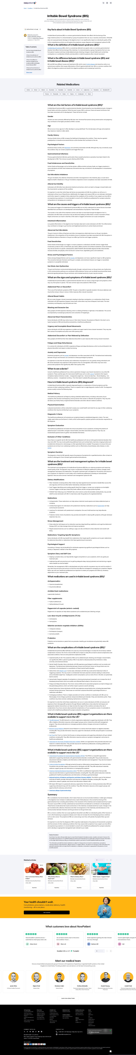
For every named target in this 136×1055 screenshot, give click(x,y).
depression (68, 147)
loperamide (101, 506)
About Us (90, 1011)
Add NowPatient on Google (32, 29)
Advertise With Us (91, 1019)
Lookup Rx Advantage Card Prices (29, 1018)
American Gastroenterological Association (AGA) (63, 771)
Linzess (77, 90)
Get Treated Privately (40, 1011)
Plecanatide (55, 94)
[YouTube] (38, 1031)
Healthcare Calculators (79, 1013)
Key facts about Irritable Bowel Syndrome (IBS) (33, 51)
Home (25, 8)
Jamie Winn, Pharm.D (38, 38)
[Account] (107, 2)
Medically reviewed (32, 35)
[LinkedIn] (41, 1031)
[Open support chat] (110, 1051)
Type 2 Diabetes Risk (53, 1020)
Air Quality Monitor (53, 1016)
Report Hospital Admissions (67, 1016)
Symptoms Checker (53, 1011)
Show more (29, 72)
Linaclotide (70, 90)
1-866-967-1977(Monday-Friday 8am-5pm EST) (70, 1031)
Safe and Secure (91, 1022)
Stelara (64, 94)
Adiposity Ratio (52, 1022)
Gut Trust (52, 735)
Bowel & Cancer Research (56, 728)
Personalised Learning (79, 1011)
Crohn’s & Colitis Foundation (57, 764)
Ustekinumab (81, 94)
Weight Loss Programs (41, 1013)
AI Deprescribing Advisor (54, 1013)
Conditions (30, 8)
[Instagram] (27, 1031)
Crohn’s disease (90, 64)
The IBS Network (54, 720)
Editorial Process (91, 1020)
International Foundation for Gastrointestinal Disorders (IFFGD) (67, 756)
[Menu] (110, 2)
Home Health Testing (40, 1017)
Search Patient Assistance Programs (28, 1015)
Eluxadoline (60, 90)
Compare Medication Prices (28, 1011)
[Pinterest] (33, 1031)
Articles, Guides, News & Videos (79, 1020)
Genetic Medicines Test (41, 1018)
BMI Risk (51, 1019)
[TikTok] (36, 1031)
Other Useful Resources (79, 1014)
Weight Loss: (62, 671)
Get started (46, 912)
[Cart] (103, 2)
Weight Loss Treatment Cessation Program (41, 1015)
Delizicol (43, 90)
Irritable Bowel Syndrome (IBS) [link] (41, 8)
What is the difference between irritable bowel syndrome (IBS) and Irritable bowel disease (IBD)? (33, 62)
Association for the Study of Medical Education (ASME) (64, 741)
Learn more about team (68, 998)
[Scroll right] (110, 860)
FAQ (89, 1016)
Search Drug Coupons (28, 1013)
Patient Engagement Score (54, 1014)
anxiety (72, 258)
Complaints (90, 1017)
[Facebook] (30, 1031)
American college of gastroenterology (60, 790)
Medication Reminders (66, 1011)
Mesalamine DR (106, 90)
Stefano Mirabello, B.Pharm (34, 36)
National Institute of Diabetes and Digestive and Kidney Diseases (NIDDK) (70, 777)
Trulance (72, 94)
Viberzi (89, 94)
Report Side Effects (66, 1017)
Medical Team (90, 1014)
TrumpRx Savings (27, 1021)
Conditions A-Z (78, 1022)
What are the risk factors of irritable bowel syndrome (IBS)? (33, 68)
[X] (24, 1031)
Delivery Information (91, 1025)
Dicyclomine (51, 90)
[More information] (40, 29)
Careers (89, 1013)
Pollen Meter (52, 1017)
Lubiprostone (86, 90)
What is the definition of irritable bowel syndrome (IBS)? (33, 55)
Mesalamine (96, 90)
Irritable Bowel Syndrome (55, 48)
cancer (92, 374)
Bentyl (35, 90)
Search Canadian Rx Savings (29, 1020)
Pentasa (47, 94)
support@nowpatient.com (64, 1034)
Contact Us (90, 1024)
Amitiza (28, 90)
